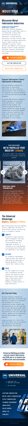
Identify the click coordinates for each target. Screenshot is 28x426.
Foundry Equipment (9, 402)
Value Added (7, 408)
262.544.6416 (12, 385)
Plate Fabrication (9, 399)
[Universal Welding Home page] (9, 4)
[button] (3, 172)
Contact (5, 414)
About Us (5, 411)
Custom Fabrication (9, 393)
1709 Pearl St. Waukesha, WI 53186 (14, 382)
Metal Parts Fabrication (11, 396)
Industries (6, 405)
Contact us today (7, 320)
